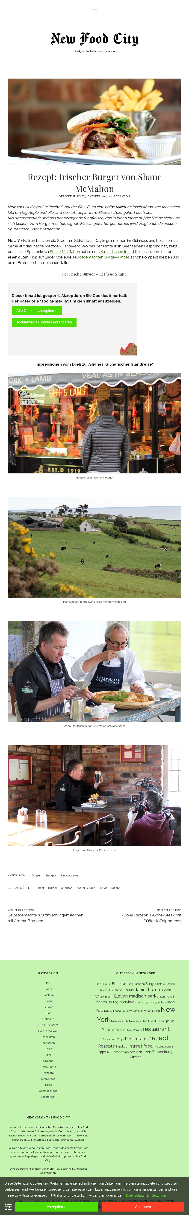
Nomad (161, 1021)
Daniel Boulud (124, 990)
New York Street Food (142, 1021)
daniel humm (148, 989)
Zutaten (136, 1057)
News (48, 1049)
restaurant (156, 1029)
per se (170, 1021)
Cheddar (66, 887)
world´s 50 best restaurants (132, 1052)
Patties (103, 887)
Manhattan (48, 1037)
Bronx (48, 989)
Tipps (48, 1084)
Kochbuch (105, 1010)
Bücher (48, 1001)
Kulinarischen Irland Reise (122, 251)
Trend (110, 1052)
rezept (115, 887)
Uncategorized (70, 875)
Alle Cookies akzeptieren (36, 311)
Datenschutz (135, 1195)
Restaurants (48, 1066)
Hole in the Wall (48, 1031)
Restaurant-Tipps (113, 1039)
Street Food (48, 1078)
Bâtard (161, 984)
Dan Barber (106, 990)
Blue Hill (106, 984)
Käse (118, 1011)
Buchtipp (139, 984)
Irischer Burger (85, 887)
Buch (130, 984)
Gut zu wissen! (48, 1025)
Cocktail (170, 984)
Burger (36, 875)
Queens (48, 1060)
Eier (48, 1013)
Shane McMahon (65, 251)
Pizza (48, 1055)
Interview (126, 1002)
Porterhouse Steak (121, 1030)
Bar (48, 983)
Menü (156, 1011)
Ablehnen (143, 1207)
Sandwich (123, 1046)
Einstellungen (157, 1195)
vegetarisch (48, 1096)
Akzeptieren (56, 1207)
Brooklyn (48, 995)
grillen (161, 996)
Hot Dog (113, 1002)
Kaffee (171, 1002)
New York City (119, 1021)
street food (141, 1046)
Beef (41, 887)
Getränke (48, 1019)
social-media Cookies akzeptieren (44, 322)
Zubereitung (162, 1052)
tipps (102, 1052)
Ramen (137, 1030)
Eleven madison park (135, 996)
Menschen (48, 1043)
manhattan (144, 1011)
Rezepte (50, 875)
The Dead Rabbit (163, 1046)
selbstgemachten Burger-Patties (101, 257)
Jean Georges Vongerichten (150, 1002)
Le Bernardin (129, 1011)
